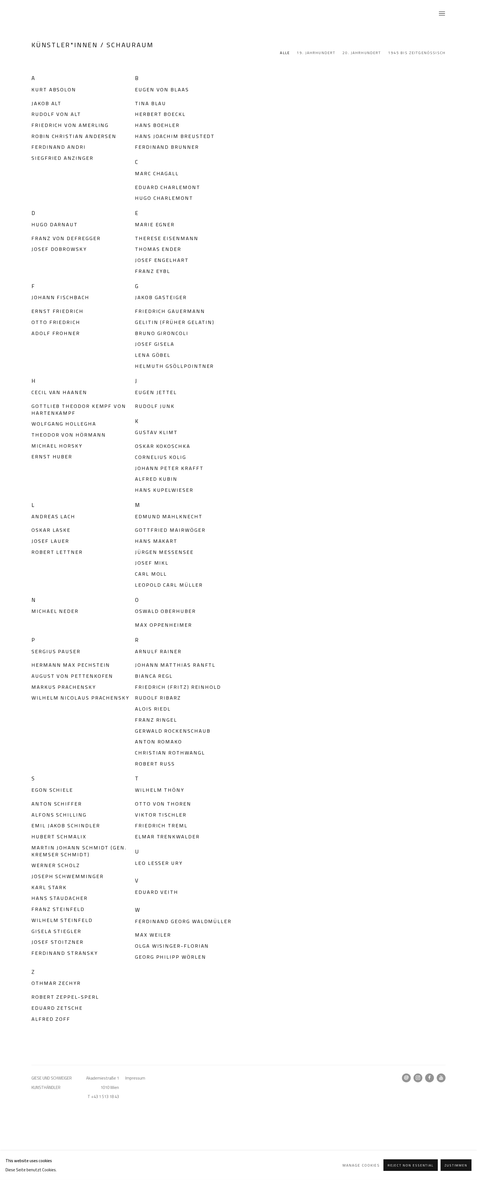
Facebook (429, 1077)
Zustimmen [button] (456, 1166)
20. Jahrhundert (361, 53)
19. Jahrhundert (316, 53)
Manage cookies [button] (361, 1165)
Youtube (441, 1077)
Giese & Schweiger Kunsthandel (45, 14)
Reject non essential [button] (411, 1166)
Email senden (406, 1077)
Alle (285, 53)
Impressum (135, 1078)
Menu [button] (441, 14)
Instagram (418, 1077)
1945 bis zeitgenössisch (417, 53)
